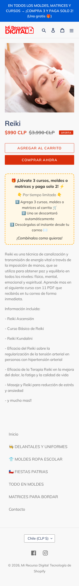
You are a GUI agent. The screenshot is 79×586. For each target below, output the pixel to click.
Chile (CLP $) (38, 538)
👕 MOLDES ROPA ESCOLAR (35, 459)
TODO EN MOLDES (26, 484)
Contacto (17, 509)
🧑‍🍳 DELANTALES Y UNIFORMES (38, 446)
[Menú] (71, 30)
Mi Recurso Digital (35, 565)
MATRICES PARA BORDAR (33, 496)
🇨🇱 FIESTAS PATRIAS (28, 471)
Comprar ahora (39, 160)
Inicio (13, 434)
